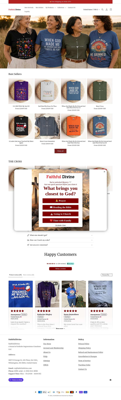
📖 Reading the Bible (60, 207)
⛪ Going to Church (60, 214)
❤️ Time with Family (60, 220)
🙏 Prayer (60, 200)
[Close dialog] (104, 171)
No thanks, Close (60, 225)
